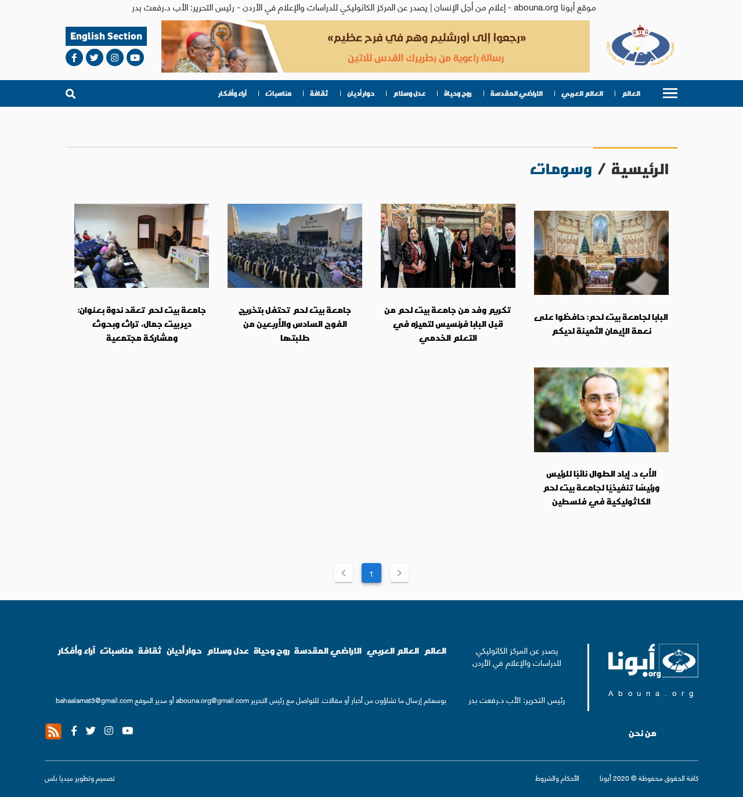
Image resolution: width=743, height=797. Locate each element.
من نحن (643, 733)
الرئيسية (640, 168)
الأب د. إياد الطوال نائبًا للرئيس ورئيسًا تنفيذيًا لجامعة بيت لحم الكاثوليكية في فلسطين (601, 487)
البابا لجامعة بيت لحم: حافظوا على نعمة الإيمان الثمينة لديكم (601, 324)
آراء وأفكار (233, 93)
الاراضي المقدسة (516, 93)
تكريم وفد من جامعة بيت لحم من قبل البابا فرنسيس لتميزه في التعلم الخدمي (447, 323)
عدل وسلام (409, 93)
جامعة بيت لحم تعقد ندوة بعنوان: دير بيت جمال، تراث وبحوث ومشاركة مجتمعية (142, 323)
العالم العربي (582, 93)
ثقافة (319, 93)
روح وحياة (458, 93)
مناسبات (278, 93)
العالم (631, 93)
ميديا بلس (59, 777)
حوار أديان (360, 93)
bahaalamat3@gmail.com (94, 699)
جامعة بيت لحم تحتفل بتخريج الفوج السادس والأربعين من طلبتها (295, 323)
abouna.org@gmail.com (212, 699)
